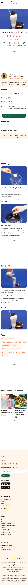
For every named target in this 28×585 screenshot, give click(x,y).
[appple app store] (14, 484)
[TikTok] (8, 464)
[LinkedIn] (16, 464)
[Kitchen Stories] (14, 2)
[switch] (8, 97)
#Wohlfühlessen (6, 349)
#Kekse (14, 345)
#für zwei (11, 352)
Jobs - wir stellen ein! (6, 499)
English (9, 534)
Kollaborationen (5, 505)
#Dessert (4, 339)
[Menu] (2, 2)
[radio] (7, 36)
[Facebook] (2, 464)
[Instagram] (5, 464)
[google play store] (14, 488)
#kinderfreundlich (7, 342)
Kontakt (3, 527)
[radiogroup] (14, 36)
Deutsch (3, 534)
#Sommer (5, 356)
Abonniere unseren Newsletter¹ (9, 467)
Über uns (3, 501)
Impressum (4, 520)
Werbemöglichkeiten (6, 545)
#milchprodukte (20, 352)
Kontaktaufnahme (6, 549)
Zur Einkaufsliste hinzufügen (15, 116)
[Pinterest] (13, 464)
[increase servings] (10, 93)
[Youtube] (11, 464)
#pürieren (12, 339)
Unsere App (4, 507)
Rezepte (3, 7)
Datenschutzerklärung (7, 523)
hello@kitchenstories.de (14, 566)
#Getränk (4, 352)
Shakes (11, 7)
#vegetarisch (17, 342)
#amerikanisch (6, 345)
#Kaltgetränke (17, 349)
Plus (3, 508)
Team (2, 503)
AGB (2, 521)
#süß (24, 342)
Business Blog (5, 547)
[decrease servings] (3, 93)
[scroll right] (26, 401)
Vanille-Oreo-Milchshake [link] (20, 7)
